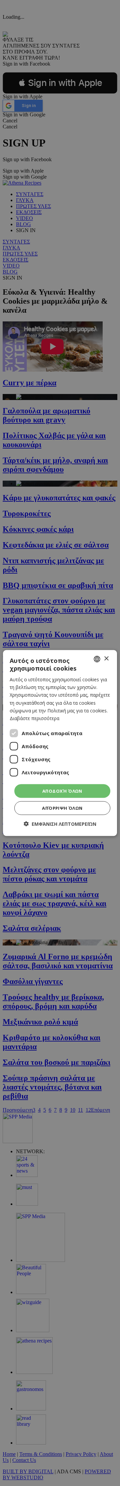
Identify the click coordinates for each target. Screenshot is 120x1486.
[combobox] (97, 659)
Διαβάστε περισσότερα (34, 718)
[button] (60, 824)
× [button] (106, 658)
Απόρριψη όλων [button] (62, 808)
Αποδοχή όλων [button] (62, 791)
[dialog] (60, 743)
